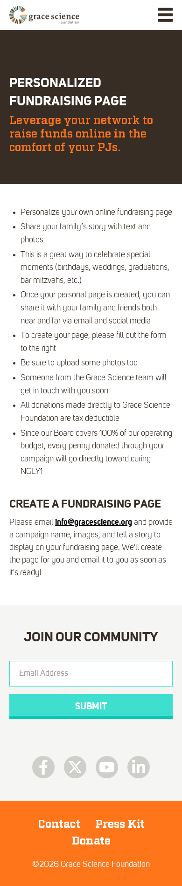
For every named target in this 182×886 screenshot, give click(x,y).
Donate (91, 840)
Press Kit (120, 824)
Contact (59, 824)
